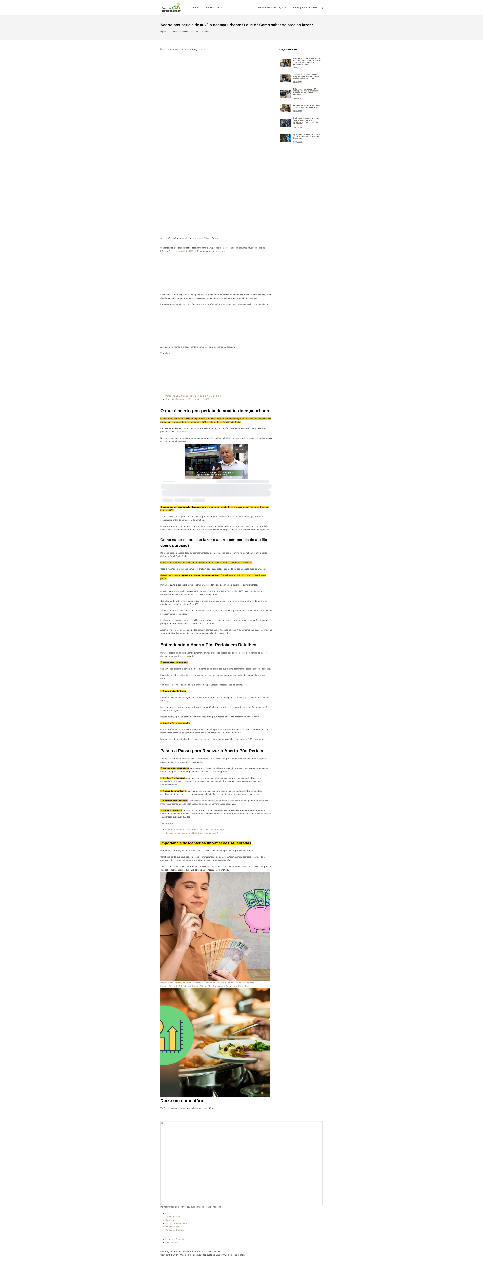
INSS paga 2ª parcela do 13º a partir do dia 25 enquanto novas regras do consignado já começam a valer (307, 61)
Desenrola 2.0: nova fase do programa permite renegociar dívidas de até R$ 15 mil (306, 76)
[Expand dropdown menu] (285, 7)
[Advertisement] (216, 271)
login (183, 1108)
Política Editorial (173, 1226)
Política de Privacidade (176, 1223)
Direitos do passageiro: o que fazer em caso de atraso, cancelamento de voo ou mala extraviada (306, 121)
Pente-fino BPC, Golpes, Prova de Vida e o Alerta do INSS (193, 396)
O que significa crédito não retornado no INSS (187, 399)
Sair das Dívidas (214, 7)
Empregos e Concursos (305, 7)
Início (167, 1213)
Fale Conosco (171, 1242)
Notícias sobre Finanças (271, 7)
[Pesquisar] (322, 8)
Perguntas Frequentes (175, 1239)
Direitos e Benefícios (240, 7)
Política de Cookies (174, 1230)
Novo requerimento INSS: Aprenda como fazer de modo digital (195, 829)
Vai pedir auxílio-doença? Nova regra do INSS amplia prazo (306, 106)
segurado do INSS (184, 251)
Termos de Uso (172, 1216)
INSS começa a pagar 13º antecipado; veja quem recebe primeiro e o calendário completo (306, 92)
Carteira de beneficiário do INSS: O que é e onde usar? (191, 833)
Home (196, 7)
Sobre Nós (170, 1220)
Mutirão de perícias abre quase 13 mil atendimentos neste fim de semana (306, 136)
